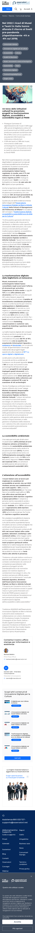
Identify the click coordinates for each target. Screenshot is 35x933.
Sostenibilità (8, 66)
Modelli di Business (10, 57)
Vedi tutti (17, 758)
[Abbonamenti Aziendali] (27, 776)
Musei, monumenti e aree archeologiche (17, 61)
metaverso (6, 345)
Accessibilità (8, 53)
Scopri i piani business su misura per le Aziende (15, 776)
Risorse (11, 16)
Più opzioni (17, 929)
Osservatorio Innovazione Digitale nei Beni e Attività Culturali (17, 205)
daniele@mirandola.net (13, 678)
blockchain (17, 345)
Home (4, 16)
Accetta (17, 922)
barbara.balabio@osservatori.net (16, 659)
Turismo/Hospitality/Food (12, 74)
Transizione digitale (10, 70)
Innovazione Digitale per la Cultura (15, 49)
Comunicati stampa (23, 16)
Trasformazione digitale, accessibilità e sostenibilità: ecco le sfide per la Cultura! (17, 214)
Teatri (18, 66)
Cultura (18, 53)
